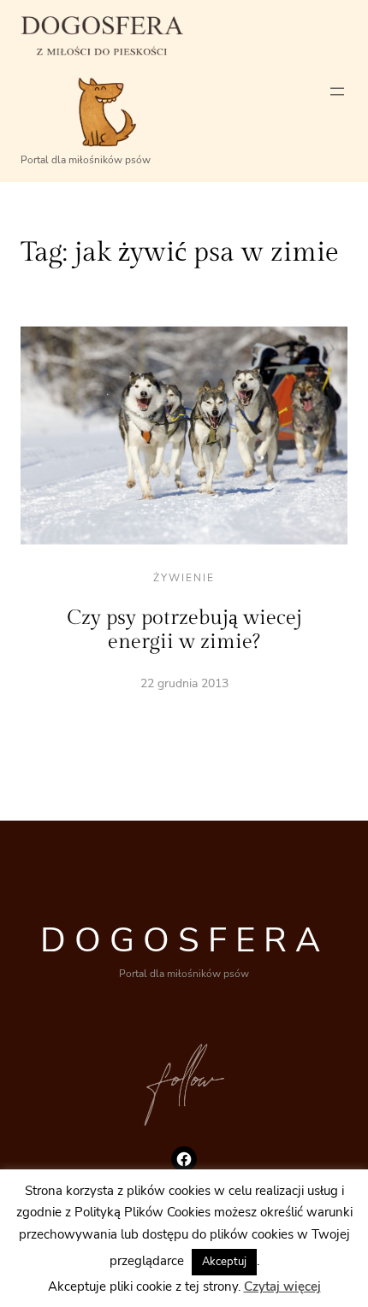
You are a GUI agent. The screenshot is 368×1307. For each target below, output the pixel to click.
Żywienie (184, 578)
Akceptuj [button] (224, 1269)
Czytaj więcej (282, 1294)
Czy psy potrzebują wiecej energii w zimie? (184, 630)
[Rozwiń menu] (337, 91)
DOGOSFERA (184, 940)
